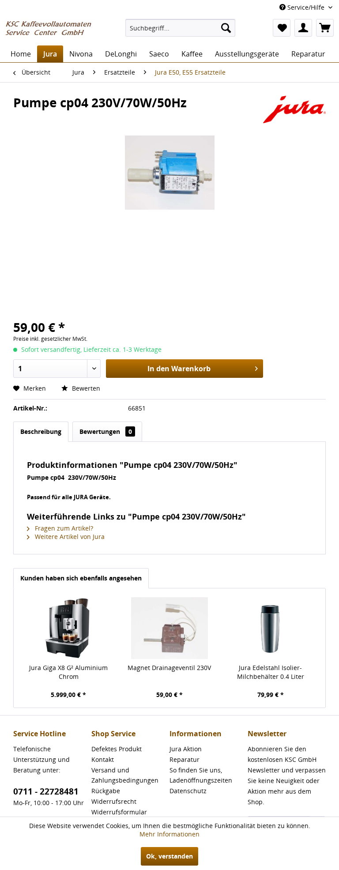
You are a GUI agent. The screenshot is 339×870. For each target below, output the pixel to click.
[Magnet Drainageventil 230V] (170, 628)
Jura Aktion (186, 749)
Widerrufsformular (119, 812)
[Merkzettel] (281, 28)
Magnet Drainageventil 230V (169, 667)
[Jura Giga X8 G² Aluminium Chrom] (69, 628)
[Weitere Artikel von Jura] (294, 111)
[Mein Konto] (303, 28)
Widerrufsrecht (113, 801)
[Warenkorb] (325, 28)
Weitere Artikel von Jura (69, 536)
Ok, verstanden (169, 856)
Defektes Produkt (116, 749)
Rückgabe (105, 791)
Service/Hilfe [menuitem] (306, 7)
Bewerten (85, 388)
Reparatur (185, 759)
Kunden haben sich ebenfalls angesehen (81, 578)
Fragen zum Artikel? (63, 528)
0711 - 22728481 (46, 791)
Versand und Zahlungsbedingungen (124, 775)
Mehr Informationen (169, 834)
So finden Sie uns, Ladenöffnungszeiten (201, 775)
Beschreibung (40, 431)
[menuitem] (180, 28)
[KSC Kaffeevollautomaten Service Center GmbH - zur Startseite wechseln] (51, 30)
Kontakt (102, 759)
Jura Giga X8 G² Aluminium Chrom (68, 672)
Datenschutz (188, 791)
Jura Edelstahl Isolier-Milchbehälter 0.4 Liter (270, 672)
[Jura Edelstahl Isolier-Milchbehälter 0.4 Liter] (270, 628)
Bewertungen (105, 431)
